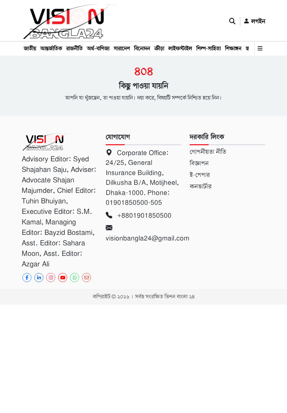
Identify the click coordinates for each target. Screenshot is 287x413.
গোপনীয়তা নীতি (208, 152)
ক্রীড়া (159, 48)
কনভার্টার (200, 186)
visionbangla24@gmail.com (143, 238)
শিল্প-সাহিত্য (208, 48)
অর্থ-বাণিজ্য (98, 48)
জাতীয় (30, 48)
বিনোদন (142, 48)
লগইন (257, 21)
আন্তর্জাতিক (51, 48)
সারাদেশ (122, 48)
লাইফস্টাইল (180, 48)
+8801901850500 (143, 215)
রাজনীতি (74, 48)
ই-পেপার (200, 175)
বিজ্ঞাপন (199, 163)
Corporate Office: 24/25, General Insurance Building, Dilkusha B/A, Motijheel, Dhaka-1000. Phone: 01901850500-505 (142, 178)
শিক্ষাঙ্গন (233, 48)
